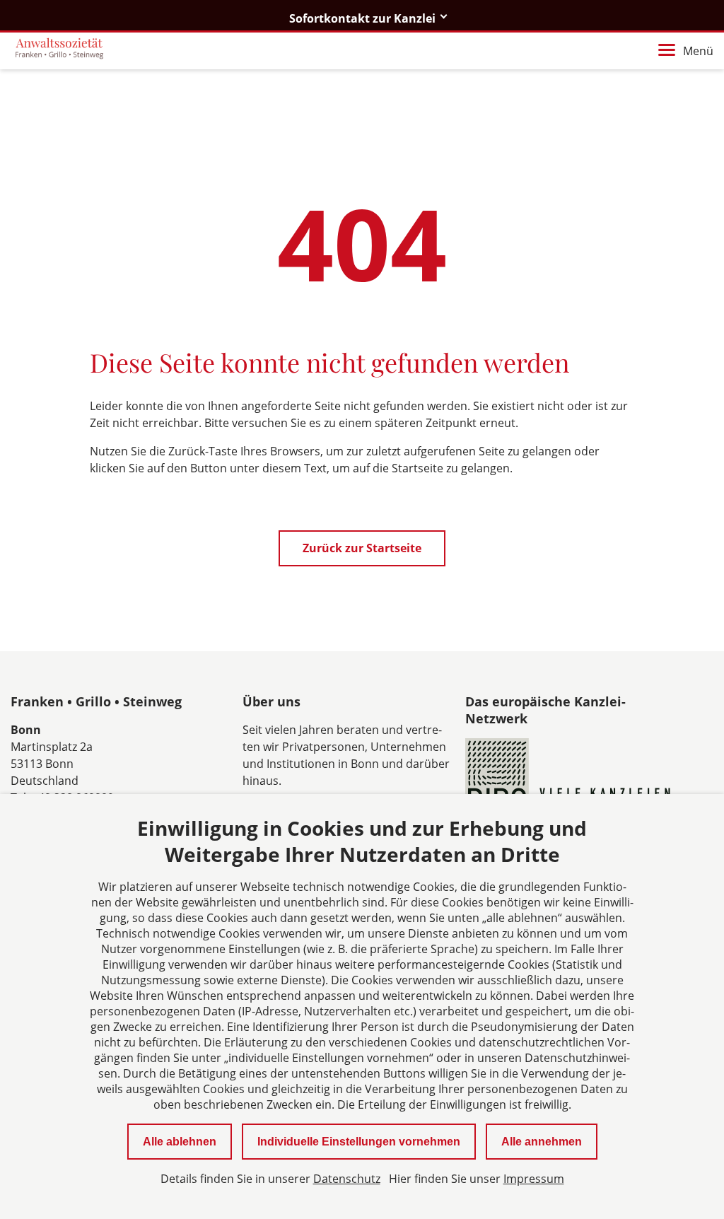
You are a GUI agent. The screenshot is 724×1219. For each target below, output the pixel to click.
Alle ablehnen (179, 1142)
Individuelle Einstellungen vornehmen (358, 1142)
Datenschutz (346, 1178)
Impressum (533, 1178)
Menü (698, 51)
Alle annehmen (541, 1142)
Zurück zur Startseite (362, 548)
